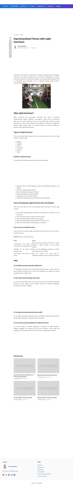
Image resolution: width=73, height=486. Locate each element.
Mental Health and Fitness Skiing (23, 397)
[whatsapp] (10, 47)
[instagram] (11, 475)
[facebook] (10, 41)
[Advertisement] (36, 21)
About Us (41, 467)
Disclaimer (42, 471)
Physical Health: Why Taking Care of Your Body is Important (24, 375)
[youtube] (9, 475)
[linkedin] (14, 475)
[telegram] (10, 50)
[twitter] (10, 44)
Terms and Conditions (45, 474)
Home (40, 465)
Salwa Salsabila (12, 466)
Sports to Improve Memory (26, 236)
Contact (41, 469)
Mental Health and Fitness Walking (47, 397)
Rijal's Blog (39, 483)
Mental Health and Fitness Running (47, 375)
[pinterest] (10, 53)
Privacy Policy (43, 476)
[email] (10, 56)
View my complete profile (11, 471)
